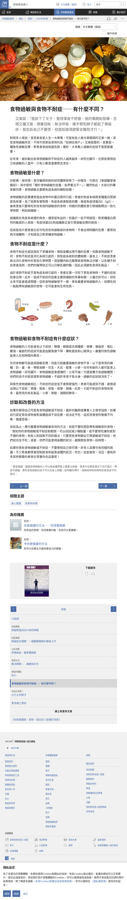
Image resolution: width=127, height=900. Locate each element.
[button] (33, 12)
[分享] (115, 19)
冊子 (48, 770)
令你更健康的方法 (35, 544)
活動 (88, 802)
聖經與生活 (10, 755)
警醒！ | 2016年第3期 (38, 18)
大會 (88, 797)
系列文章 (50, 779)
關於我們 (90, 763)
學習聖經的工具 (12, 775)
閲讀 (77, 27)
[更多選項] (122, 19)
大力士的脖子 (18, 693)
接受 (6, 893)
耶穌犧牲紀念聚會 (94, 792)
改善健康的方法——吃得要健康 (44, 525)
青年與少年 (10, 789)
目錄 (63, 609)
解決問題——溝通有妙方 (25, 662)
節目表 (49, 793)
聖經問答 (9, 761)
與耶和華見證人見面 (95, 774)
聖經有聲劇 (51, 826)
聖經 (48, 761)
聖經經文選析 (11, 765)
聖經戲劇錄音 (52, 821)
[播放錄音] (109, 19)
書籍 (48, 765)
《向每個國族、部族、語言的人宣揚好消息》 (36, 719)
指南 (48, 803)
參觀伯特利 (91, 783)
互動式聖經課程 (12, 770)
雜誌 (21, 18)
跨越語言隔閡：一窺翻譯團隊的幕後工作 (33, 639)
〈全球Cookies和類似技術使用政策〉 (53, 881)
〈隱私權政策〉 (99, 881)
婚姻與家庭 (10, 784)
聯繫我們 (90, 778)
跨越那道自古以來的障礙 (25, 628)
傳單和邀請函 (52, 775)
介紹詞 (15, 618)
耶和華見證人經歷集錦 (96, 806)
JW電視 (49, 807)
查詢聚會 (40, 840)
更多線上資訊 (18, 703)
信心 (16, 673)
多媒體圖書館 (8, 18)
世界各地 (90, 811)
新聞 (88, 755)
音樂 (48, 817)
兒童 (7, 793)
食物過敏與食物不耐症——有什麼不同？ (33, 683)
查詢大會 (70, 840)
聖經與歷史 (10, 807)
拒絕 (16, 893)
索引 (48, 798)
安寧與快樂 (10, 779)
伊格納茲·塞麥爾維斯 (23, 650)
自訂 (25, 893)
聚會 (88, 788)
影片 (48, 812)
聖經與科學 (10, 803)
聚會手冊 (50, 789)
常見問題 (90, 769)
